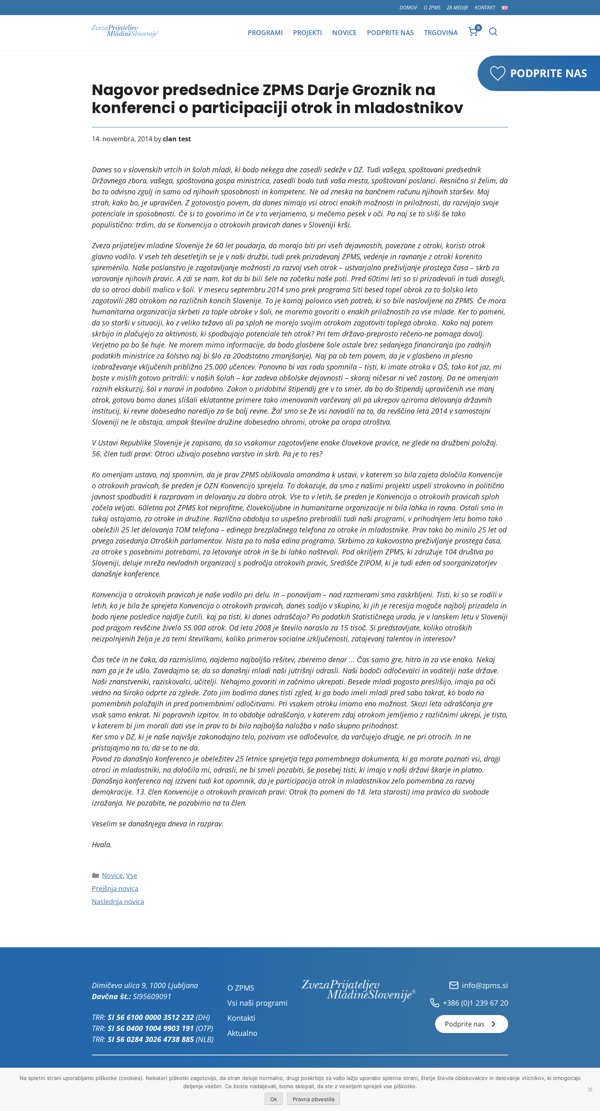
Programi (265, 32)
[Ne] (590, 1089)
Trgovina (441, 32)
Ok (273, 1099)
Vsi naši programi (257, 1003)
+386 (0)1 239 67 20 (475, 1003)
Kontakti (241, 1018)
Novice (344, 32)
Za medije (457, 7)
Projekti (307, 32)
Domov (408, 7)
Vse (131, 875)
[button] (493, 31)
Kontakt (485, 7)
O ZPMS (432, 7)
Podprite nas (390, 32)
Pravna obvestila (313, 1099)
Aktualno (242, 1033)
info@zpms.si (485, 985)
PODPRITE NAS (548, 73)
